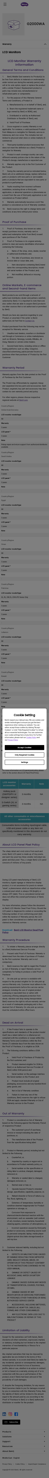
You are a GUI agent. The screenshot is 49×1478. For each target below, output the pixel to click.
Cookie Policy (31, 737)
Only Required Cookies (24, 755)
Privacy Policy (13, 740)
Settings (24, 762)
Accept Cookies (24, 747)
